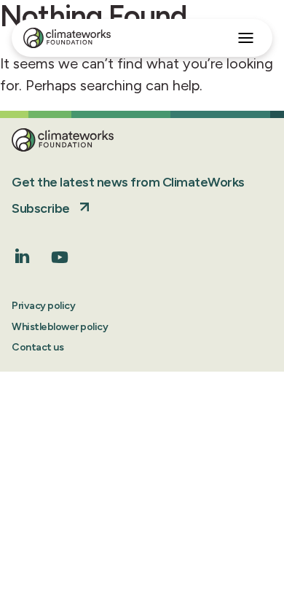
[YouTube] (59, 262)
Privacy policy (43, 305)
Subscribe (41, 208)
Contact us (37, 347)
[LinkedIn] (22, 259)
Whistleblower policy (60, 327)
